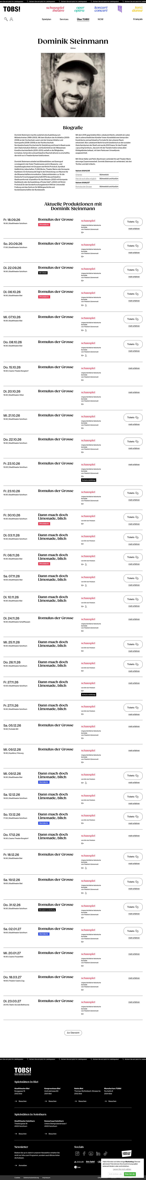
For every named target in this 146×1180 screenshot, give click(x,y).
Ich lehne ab (115, 1174)
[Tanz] (137, 9)
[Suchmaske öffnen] (6, 19)
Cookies (17, 1178)
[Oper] (79, 9)
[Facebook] (84, 1154)
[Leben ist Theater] (127, 1153)
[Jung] (120, 9)
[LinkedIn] (98, 1153)
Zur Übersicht (73, 1032)
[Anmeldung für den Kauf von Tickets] (11, 19)
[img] (11, 9)
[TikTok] (105, 1153)
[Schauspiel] (55, 9)
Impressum (46, 1178)
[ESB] (77, 1167)
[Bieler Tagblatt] (90, 1162)
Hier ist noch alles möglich (86, 179)
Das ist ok (130, 1174)
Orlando (79, 175)
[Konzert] (101, 9)
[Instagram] (77, 1154)
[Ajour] (78, 1162)
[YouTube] (91, 1154)
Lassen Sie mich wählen (122, 1169)
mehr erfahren (134, 229)
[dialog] (122, 1168)
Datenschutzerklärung (31, 1178)
